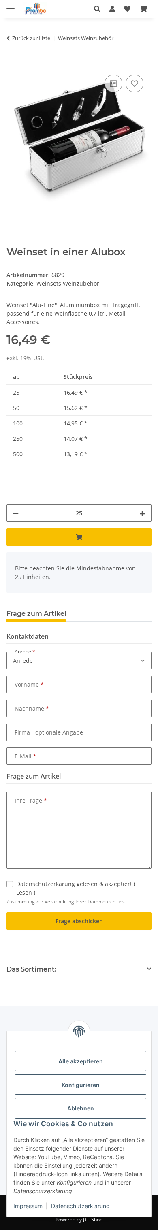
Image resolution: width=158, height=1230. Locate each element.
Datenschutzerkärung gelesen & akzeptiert (75, 888)
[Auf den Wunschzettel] (134, 83)
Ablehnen (80, 1108)
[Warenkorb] (143, 9)
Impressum (28, 1205)
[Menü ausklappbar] (10, 5)
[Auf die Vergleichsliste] (113, 83)
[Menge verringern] (16, 513)
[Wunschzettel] (127, 9)
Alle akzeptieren (80, 1061)
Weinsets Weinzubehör (67, 283)
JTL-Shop (92, 1219)
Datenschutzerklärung (80, 1205)
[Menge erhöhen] (142, 513)
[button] (99, 9)
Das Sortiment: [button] (31, 969)
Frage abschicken (79, 921)
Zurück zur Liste (31, 38)
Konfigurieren (81, 1084)
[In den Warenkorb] (12, 63)
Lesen (25, 892)
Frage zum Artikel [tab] (36, 613)
